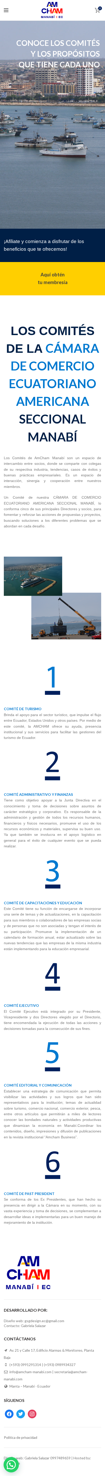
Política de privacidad (20, 1437)
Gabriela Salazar (36, 1458)
